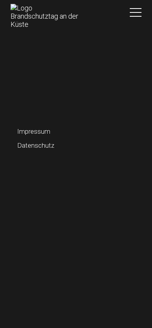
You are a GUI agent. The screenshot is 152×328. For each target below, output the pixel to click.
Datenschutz (35, 145)
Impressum (33, 131)
